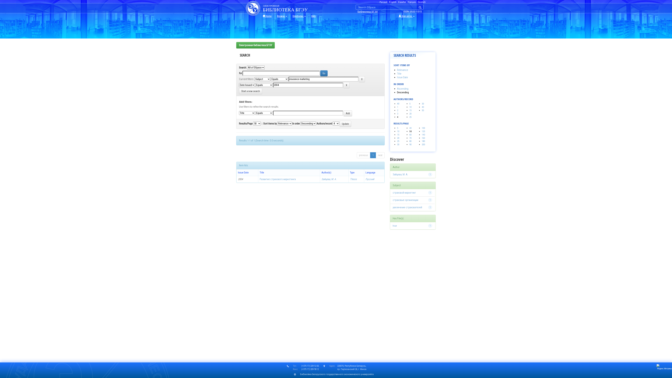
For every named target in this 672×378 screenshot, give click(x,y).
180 (423, 141)
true (395, 225)
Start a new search (250, 91)
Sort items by (270, 123)
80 (410, 141)
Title (399, 73)
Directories (298, 16)
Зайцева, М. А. (329, 179)
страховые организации (405, 200)
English (392, 2)
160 (423, 138)
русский (383, 2)
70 (410, 138)
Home (268, 16)
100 (423, 128)
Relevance (402, 70)
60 (410, 134)
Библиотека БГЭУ (368, 11)
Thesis (353, 179)
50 (423, 110)
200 (423, 144)
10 (410, 107)
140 (423, 134)
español (402, 2)
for (240, 73)
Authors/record (324, 123)
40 (423, 107)
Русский (370, 179)
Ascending (402, 88)
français (412, 2)
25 (410, 117)
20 (410, 113)
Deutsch (422, 2)
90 (410, 144)
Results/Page (246, 123)
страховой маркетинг (404, 192)
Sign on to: (407, 16)
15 (410, 110)
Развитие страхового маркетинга (278, 179)
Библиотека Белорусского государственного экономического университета (337, 374)
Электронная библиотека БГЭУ (255, 45)
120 (423, 131)
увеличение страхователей (407, 207)
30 (423, 103)
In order (296, 123)
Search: (243, 67)
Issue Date (402, 77)
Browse (281, 16)
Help (313, 16)
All (398, 103)
